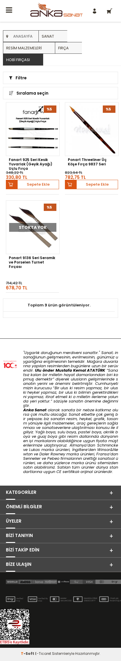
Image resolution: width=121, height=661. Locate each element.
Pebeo (53, 458)
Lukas (34, 449)
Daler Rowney (52, 454)
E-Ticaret (43, 653)
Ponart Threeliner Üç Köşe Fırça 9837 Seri (87, 162)
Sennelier (32, 458)
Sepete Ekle (38, 184)
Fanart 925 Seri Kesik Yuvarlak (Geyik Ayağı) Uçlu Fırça (30, 163)
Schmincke (107, 445)
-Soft (28, 653)
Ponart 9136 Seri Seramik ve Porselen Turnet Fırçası (32, 262)
